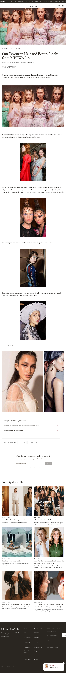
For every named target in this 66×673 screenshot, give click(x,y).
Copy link (34, 442)
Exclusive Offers (38, 647)
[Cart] (62, 5)
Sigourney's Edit (38, 628)
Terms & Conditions (36, 643)
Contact (36, 659)
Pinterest (13, 442)
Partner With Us (38, 656)
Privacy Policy (27, 642)
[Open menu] (2, 6)
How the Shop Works (27, 651)
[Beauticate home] (33, 6)
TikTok (52, 644)
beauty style (8, 48)
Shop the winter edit (13, 1)
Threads (47, 647)
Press (25, 632)
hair (18, 48)
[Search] (59, 6)
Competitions (27, 647)
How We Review (36, 638)
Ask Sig (48, 463)
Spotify (56, 647)
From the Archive (36, 633)
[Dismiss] (64, 663)
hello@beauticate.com (51, 640)
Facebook (52, 647)
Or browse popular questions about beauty (33, 467)
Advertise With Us (27, 638)
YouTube (61, 644)
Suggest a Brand (27, 659)
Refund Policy (27, 656)
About (25, 628)
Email (23, 442)
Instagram (48, 644)
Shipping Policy (37, 651)
